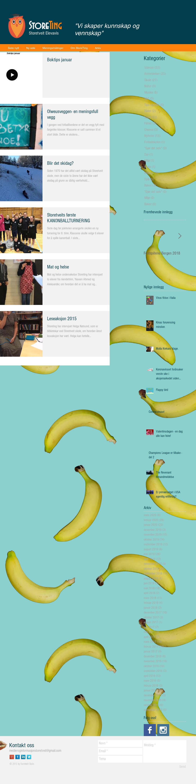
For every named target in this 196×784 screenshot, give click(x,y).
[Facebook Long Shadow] (17, 757)
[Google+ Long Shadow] (12, 757)
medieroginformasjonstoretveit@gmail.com (35, 751)
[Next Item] (179, 236)
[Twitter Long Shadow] (29, 757)
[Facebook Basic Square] (150, 730)
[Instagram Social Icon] (163, 730)
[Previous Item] (150, 236)
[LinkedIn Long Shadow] (23, 757)
